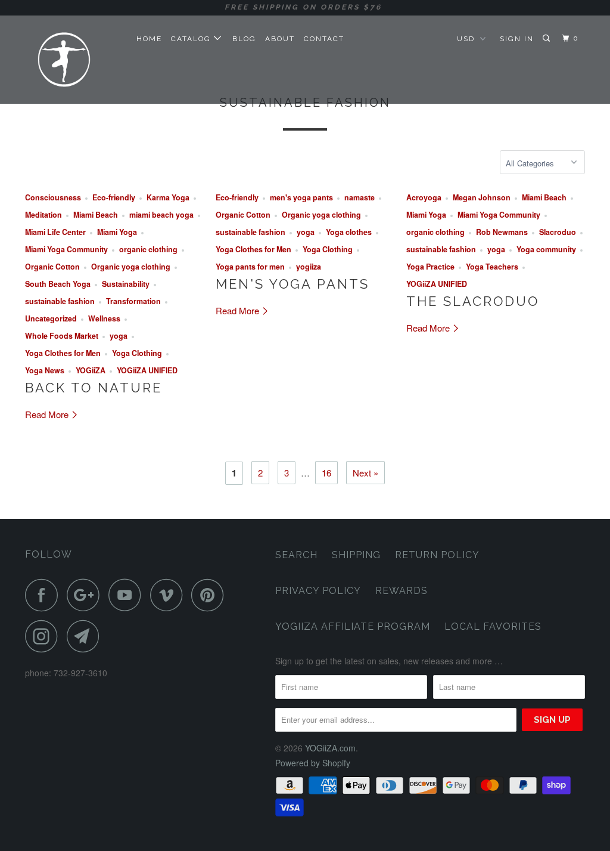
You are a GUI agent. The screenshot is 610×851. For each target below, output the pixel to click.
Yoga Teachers (492, 266)
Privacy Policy (318, 590)
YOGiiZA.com (330, 748)
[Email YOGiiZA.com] (86, 636)
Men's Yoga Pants (292, 284)
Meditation (43, 214)
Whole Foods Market (61, 335)
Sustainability (126, 283)
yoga (118, 335)
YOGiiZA (90, 370)
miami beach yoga (161, 214)
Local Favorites (492, 626)
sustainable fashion (60, 301)
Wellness (104, 318)
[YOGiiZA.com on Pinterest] (210, 594)
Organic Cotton (52, 266)
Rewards (401, 590)
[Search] (547, 38)
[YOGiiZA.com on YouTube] (128, 594)
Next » (365, 472)
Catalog (192, 39)
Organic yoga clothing (130, 266)
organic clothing (148, 249)
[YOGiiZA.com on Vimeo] (169, 594)
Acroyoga (423, 197)
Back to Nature (93, 387)
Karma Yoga (168, 197)
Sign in (517, 39)
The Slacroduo (472, 301)
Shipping (356, 555)
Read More (48, 414)
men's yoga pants (301, 197)
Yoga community (546, 249)
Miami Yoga (117, 232)
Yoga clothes (349, 232)
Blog (244, 39)
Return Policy (437, 555)
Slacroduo (557, 232)
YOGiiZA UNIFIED (147, 370)
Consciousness (53, 197)
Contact (324, 39)
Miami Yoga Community (66, 249)
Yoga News (44, 370)
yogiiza (308, 266)
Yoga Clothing (137, 353)
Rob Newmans (502, 232)
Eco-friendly (113, 197)
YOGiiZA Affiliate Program (352, 626)
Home (149, 39)
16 (326, 472)
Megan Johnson (482, 197)
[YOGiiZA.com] (72, 59)
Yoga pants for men (250, 266)
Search (296, 555)
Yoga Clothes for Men (63, 353)
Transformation (133, 301)
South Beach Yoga (58, 283)
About (280, 39)
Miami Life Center (55, 232)
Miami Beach (95, 214)
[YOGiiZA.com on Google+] (86, 594)
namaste (359, 197)
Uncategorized (51, 318)
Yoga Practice (430, 266)
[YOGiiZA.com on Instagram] (44, 636)
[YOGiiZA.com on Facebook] (44, 594)
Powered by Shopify (312, 763)
